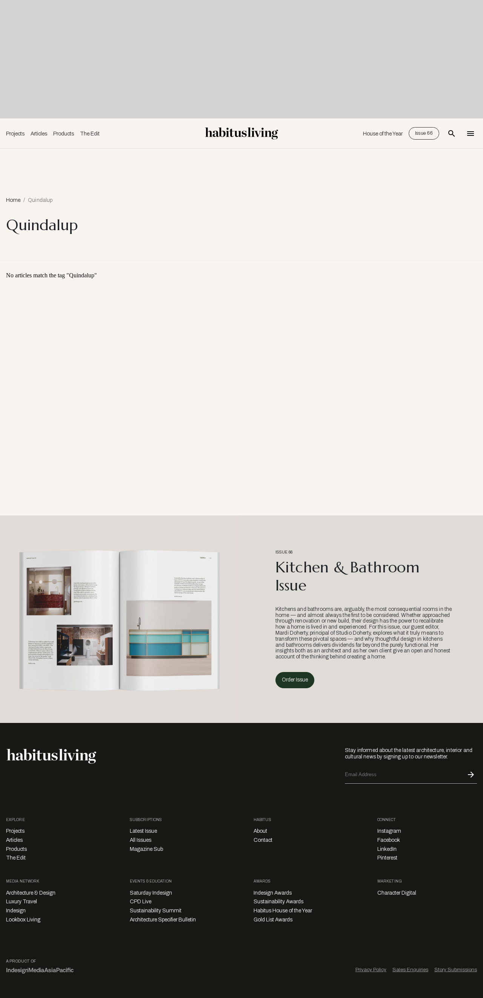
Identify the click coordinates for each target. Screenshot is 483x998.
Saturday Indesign (151, 893)
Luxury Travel (21, 901)
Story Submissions (455, 969)
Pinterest (387, 858)
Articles (39, 134)
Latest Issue (143, 831)
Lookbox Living (23, 920)
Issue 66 (424, 133)
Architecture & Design (30, 893)
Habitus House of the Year (283, 910)
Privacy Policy (370, 969)
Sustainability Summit (156, 910)
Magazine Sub (146, 849)
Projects (15, 134)
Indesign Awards (273, 893)
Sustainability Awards (278, 901)
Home (13, 200)
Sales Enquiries (410, 969)
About (260, 831)
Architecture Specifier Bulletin (163, 920)
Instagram (389, 831)
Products (63, 134)
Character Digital (396, 893)
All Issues (140, 840)
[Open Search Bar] (451, 133)
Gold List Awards (273, 920)
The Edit (90, 134)
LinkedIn (387, 849)
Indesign (16, 910)
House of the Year (383, 134)
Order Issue (295, 680)
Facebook (388, 840)
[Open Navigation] (470, 133)
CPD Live (140, 901)
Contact (263, 840)
